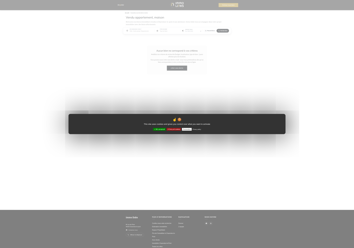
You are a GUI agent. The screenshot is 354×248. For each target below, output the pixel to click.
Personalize (187, 129)
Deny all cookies (174, 129)
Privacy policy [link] (197, 129)
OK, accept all (160, 129)
